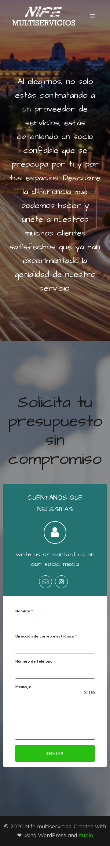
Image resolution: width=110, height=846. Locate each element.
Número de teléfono (34, 661)
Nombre (24, 611)
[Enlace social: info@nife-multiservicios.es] (47, 581)
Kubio (86, 835)
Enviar (55, 753)
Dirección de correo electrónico (46, 636)
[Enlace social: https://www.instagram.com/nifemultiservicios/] (63, 581)
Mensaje (23, 686)
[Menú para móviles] (92, 16)
